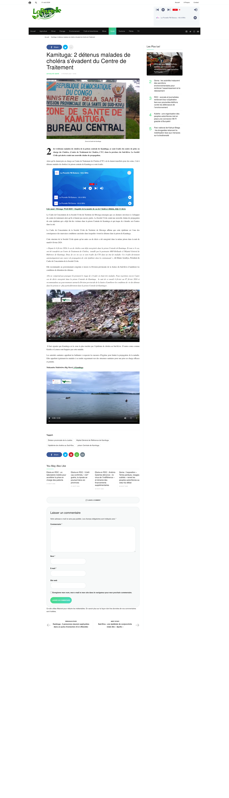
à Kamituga (78, 367)
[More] (71, 47)
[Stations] (129, 173)
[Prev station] (169, 10)
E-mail (53, 568)
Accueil (47, 37)
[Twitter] (190, 31)
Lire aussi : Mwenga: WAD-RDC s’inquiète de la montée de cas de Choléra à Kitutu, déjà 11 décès (86, 208)
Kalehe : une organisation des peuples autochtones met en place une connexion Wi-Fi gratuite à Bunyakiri (166, 117)
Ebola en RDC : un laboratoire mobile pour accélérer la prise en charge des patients (56, 476)
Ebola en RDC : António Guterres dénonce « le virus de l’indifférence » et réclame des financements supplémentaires (105, 478)
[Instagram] (194, 31)
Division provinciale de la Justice (60, 440)
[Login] (30, 2)
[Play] (163, 10)
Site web (53, 580)
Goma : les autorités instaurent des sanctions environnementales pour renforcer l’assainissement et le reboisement (167, 85)
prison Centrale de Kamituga (88, 445)
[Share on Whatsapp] (76, 454)
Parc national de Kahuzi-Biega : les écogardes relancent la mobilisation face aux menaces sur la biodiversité (167, 131)
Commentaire (56, 524)
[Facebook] (186, 31)
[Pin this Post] (71, 454)
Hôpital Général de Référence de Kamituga (92, 440)
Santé (57, 74)
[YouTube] (198, 31)
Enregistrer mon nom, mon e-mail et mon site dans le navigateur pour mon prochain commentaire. (92, 592)
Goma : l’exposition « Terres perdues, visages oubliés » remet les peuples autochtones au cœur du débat (129, 477)
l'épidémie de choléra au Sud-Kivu (61, 445)
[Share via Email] (82, 454)
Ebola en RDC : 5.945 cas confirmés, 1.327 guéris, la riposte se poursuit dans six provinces (80, 477)
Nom (52, 556)
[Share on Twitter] (65, 47)
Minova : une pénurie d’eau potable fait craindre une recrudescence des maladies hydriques (166, 68)
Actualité (50, 74)
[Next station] (157, 10)
